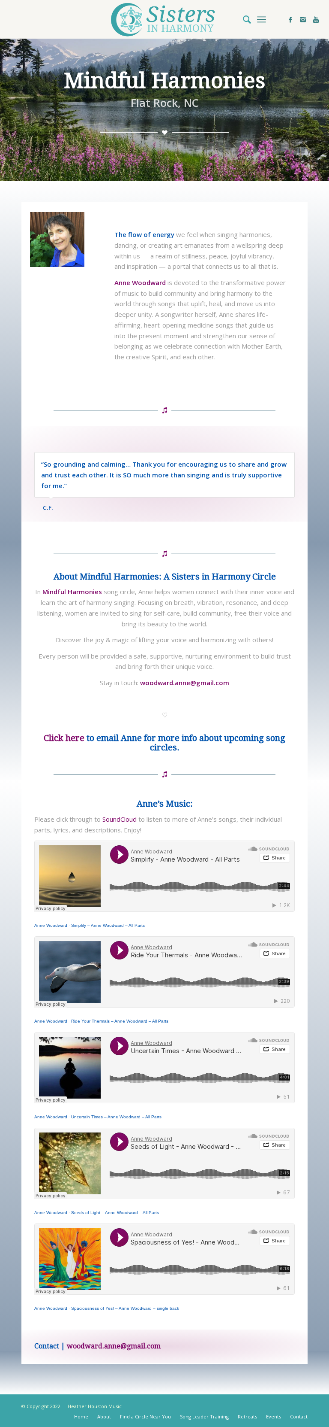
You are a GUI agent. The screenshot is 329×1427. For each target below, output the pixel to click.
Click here (64, 738)
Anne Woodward (50, 925)
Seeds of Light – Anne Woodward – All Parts (115, 1212)
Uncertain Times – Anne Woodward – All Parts (116, 1116)
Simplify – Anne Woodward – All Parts (108, 925)
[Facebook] (290, 19)
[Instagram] (303, 19)
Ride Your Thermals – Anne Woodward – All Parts (119, 1021)
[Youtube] (316, 19)
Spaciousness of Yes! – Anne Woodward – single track (125, 1308)
